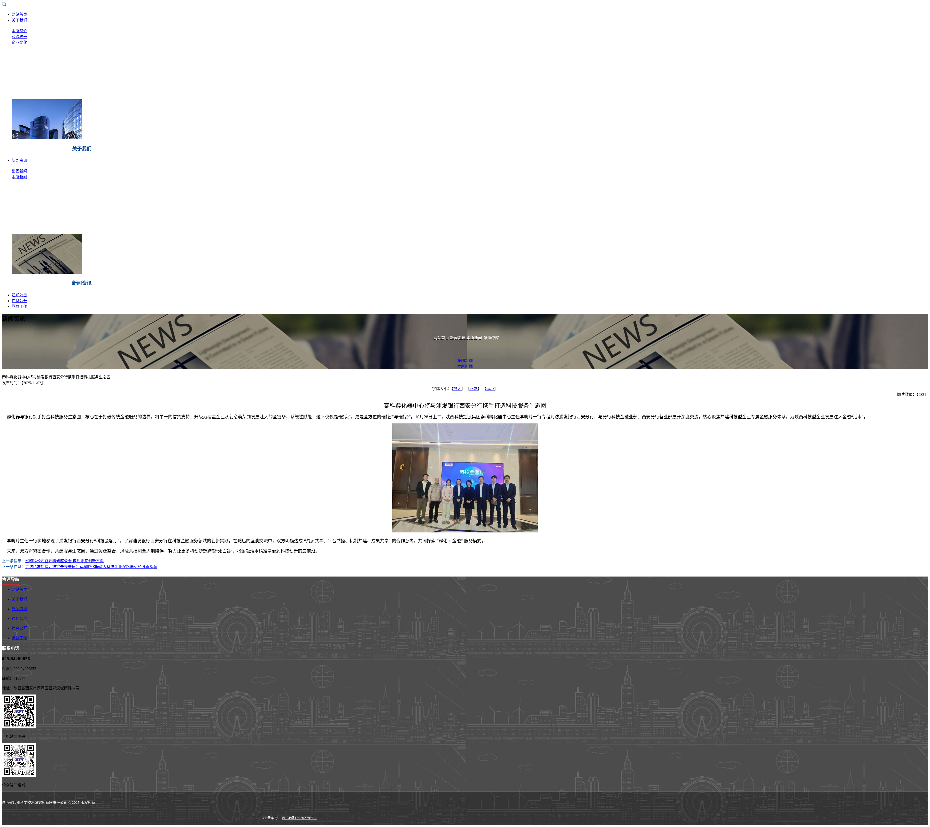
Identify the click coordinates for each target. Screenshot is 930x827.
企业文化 (19, 42)
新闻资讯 (19, 160)
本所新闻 (19, 177)
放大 (457, 389)
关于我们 (19, 20)
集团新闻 (19, 171)
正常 (474, 389)
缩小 (490, 389)
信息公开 (19, 301)
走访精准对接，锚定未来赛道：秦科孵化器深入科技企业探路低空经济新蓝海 (91, 567)
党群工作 (19, 306)
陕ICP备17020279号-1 (299, 818)
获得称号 (19, 37)
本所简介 (19, 31)
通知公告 (19, 295)
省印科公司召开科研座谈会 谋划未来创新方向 (64, 561)
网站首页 (19, 14)
